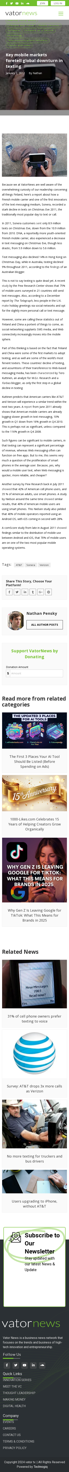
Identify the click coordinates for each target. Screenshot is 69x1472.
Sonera (30, 565)
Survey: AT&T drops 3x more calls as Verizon (34, 1088)
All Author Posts (44, 624)
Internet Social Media (21, 20)
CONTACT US (12, 1435)
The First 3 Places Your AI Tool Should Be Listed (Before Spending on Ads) (34, 761)
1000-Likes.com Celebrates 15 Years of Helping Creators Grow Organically (34, 824)
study (5, 285)
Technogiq (41, 1467)
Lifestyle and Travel (20, 25)
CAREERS (9, 1428)
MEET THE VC (12, 1386)
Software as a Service (39, 30)
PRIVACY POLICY (14, 1448)
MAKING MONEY (14, 1399)
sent (39, 223)
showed (7, 489)
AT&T (19, 565)
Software (13, 30)
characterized (45, 373)
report (28, 407)
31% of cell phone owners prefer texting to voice (34, 1018)
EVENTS (8, 1422)
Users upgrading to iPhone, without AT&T (34, 1203)
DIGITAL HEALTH (14, 1406)
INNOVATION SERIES (17, 1380)
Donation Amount (17, 667)
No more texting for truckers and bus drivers (34, 1158)
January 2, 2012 (15, 73)
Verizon (44, 565)
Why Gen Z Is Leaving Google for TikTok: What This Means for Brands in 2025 (34, 915)
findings (55, 267)
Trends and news (19, 45)
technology (14, 35)
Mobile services (49, 25)
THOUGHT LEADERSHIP (19, 1393)
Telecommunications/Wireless (27, 40)
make (5, 305)
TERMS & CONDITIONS (18, 1441)
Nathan (37, 73)
